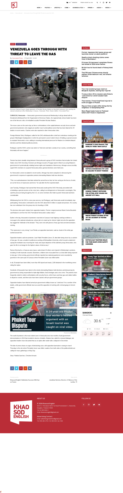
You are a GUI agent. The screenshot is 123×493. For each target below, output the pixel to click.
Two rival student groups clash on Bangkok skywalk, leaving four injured (96, 90)
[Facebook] (100, 2)
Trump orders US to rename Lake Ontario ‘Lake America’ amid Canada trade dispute (97, 95)
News (38, 7)
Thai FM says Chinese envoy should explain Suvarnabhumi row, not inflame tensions (96, 74)
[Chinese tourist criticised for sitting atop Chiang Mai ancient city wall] (97, 185)
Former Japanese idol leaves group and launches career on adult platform (96, 53)
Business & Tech (78, 7)
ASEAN (99, 7)
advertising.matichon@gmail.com (51, 419)
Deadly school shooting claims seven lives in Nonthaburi (95, 58)
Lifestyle (57, 7)
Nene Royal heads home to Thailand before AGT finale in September (95, 112)
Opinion (90, 7)
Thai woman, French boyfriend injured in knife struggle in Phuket (97, 101)
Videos (107, 7)
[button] (97, 2)
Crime (66, 7)
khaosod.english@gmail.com (50, 412)
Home (12, 13)
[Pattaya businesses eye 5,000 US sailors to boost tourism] (97, 161)
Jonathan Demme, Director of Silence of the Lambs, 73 (63, 381)
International (18, 13)
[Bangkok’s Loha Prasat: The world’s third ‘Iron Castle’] (97, 136)
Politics (47, 7)
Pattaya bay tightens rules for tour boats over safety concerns (97, 242)
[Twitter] (106, 2)
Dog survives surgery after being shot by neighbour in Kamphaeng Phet (97, 107)
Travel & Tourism (88, 121)
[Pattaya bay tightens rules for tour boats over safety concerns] (97, 234)
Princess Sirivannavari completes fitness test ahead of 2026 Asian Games (97, 63)
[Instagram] (103, 2)
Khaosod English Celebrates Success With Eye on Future (24, 381)
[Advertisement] (61, 28)
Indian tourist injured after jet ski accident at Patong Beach (97, 218)
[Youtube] (109, 2)
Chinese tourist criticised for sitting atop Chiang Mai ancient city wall (96, 193)
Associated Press (17, 58)
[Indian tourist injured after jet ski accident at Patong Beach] (97, 209)
